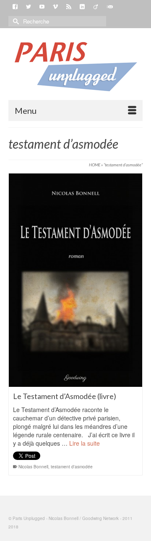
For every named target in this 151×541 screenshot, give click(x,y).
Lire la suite (84, 443)
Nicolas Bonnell (33, 467)
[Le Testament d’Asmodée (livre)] (75, 280)
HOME (94, 164)
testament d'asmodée (72, 467)
